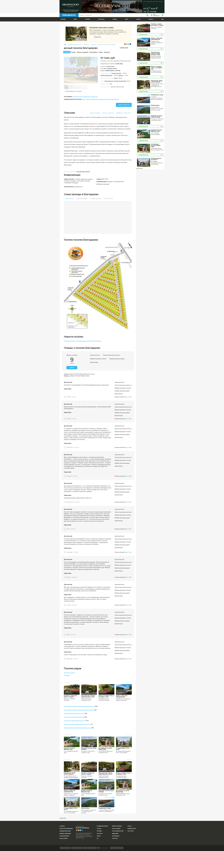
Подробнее (97, 37)
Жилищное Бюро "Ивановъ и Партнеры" (85, 96)
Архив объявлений (64, 836)
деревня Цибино (116, 73)
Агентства (114, 838)
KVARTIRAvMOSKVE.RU (89, 848)
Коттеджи (99, 831)
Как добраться (94, 52)
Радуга (116, 78)
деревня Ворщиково (106, 75)
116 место (67, 376)
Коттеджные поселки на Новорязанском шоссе (79, 706)
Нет (130, 397)
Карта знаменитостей (117, 831)
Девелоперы (115, 833)
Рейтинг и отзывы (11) (82, 52)
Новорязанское (108, 81)
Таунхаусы (101, 19)
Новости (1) (107, 52)
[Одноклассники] (127, 44)
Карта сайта (131, 831)
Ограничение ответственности (84, 833)
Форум (101, 52)
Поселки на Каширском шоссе (73, 717)
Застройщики (115, 836)
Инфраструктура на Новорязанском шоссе (77, 728)
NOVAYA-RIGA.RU (65, 848)
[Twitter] (129, 44)
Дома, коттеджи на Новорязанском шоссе (77, 724)
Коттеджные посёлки (102, 826)
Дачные (93, 44)
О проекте (62, 826)
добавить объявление (124, 104)
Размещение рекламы (65, 831)
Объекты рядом (82, 198)
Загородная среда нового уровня (101, 27)
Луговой (66, 675)
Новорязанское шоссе (75, 44)
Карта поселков (116, 828)
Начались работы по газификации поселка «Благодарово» (82, 341)
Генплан (73, 52)
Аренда (98, 836)
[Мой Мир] (130, 44)
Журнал (130, 826)
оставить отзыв (124, 47)
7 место (66, 374)
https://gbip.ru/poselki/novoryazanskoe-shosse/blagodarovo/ (100, 99)
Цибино (120, 75)
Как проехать (108, 198)
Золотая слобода (69, 673)
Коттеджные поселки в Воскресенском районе (79, 710)
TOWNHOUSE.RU (76, 848)
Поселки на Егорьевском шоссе (74, 713)
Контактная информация (66, 828)
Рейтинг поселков (117, 826)
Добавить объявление (65, 833)
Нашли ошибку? (95, 113)
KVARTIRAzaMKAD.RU (116, 848)
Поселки (86, 44)
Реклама (66, 682)
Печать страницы (108, 113)
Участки (99, 828)
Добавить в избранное (123, 113)
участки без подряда (83, 171)
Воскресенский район (120, 81)
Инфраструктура (96, 198)
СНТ (98, 838)
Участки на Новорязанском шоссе (75, 720)
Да (126, 397)
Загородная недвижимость (82, 827)
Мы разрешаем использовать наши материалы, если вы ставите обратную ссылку (84, 836)
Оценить (72, 367)
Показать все (129, 682)
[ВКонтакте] (125, 44)
